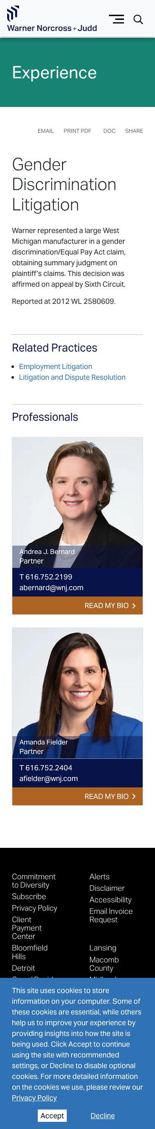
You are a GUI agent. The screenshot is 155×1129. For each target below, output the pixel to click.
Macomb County (104, 963)
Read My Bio (107, 605)
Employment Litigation (55, 366)
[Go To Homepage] (52, 18)
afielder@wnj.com (48, 778)
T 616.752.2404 (45, 767)
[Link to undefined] (77, 502)
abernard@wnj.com (51, 587)
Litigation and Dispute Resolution (72, 377)
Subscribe (29, 896)
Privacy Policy (34, 1097)
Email (46, 130)
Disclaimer (107, 887)
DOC (109, 130)
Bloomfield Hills (30, 951)
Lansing (102, 947)
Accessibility (110, 899)
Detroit (23, 967)
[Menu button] (116, 18)
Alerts (99, 876)
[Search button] (138, 19)
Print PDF (77, 130)
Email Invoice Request (111, 915)
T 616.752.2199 (45, 576)
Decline (103, 1115)
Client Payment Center (27, 928)
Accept (52, 1115)
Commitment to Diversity (34, 880)
